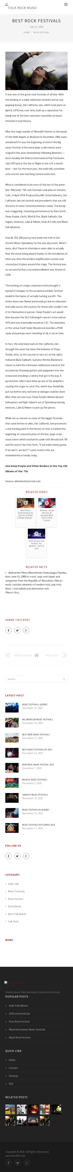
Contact (13, 1068)
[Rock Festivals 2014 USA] (45, 1121)
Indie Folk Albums (18, 1005)
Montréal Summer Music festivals (27, 1029)
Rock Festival (41, 32)
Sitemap (13, 1076)
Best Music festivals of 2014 (37, 749)
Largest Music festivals (35, 794)
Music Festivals (16, 891)
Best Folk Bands (17, 914)
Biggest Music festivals (34, 779)
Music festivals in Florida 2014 (38, 824)
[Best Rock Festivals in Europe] (10, 1109)
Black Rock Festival (19, 1037)
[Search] (64, 679)
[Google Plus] (26, 630)
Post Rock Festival (19, 1021)
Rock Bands (14, 906)
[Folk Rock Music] (21, 7)
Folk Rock (13, 921)
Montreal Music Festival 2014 (38, 764)
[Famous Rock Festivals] (56, 1109)
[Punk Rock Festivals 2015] (22, 1121)
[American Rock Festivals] (10, 1121)
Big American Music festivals (37, 719)
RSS (11, 1083)
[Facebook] (8, 630)
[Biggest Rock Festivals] (22, 1109)
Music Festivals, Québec (35, 704)
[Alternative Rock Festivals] (33, 1121)
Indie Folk (13, 884)
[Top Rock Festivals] (33, 1109)
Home (27, 32)
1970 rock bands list (19, 1013)
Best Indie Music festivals (35, 734)
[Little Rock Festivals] (45, 1109)
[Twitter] (17, 630)
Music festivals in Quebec (36, 809)
